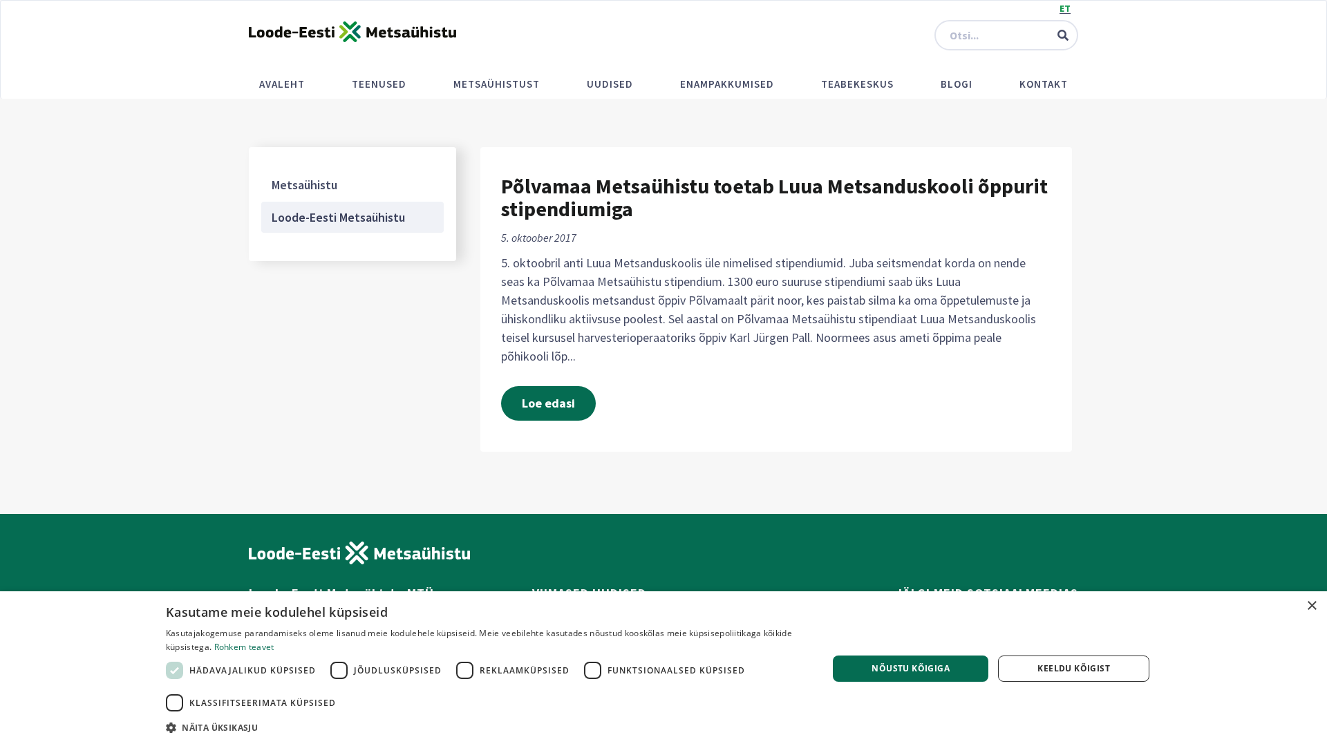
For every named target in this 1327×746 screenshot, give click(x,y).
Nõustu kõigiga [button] (911, 668)
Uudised (610, 83)
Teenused (379, 83)
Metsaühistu (304, 185)
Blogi (956, 83)
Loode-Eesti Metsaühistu (338, 217)
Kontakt (1043, 83)
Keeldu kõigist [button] (1073, 668)
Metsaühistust (496, 83)
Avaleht (282, 83)
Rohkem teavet (244, 647)
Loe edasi (548, 403)
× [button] (1311, 606)
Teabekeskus (857, 83)
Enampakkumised (727, 83)
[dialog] (663, 668)
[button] (487, 727)
